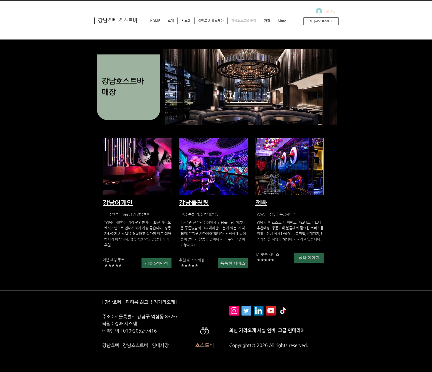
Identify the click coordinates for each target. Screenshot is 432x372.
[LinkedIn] (259, 311)
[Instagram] (234, 311)
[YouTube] (271, 311)
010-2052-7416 (140, 330)
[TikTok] (283, 311)
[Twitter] (246, 311)
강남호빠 (113, 302)
